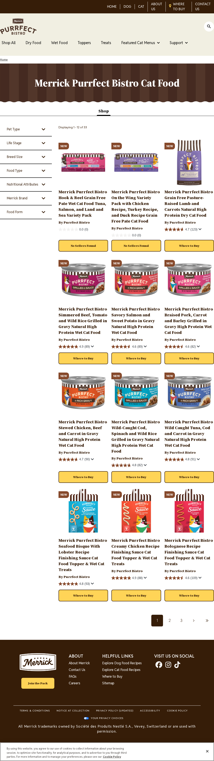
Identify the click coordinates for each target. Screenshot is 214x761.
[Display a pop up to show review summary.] (200, 230)
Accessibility (150, 710)
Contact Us (77, 670)
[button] (189, 246)
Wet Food (59, 42)
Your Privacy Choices (107, 718)
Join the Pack (38, 683)
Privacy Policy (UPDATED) (114, 710)
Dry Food (33, 42)
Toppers (84, 42)
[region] (107, 751)
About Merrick (79, 663)
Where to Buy (112, 676)
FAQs (72, 676)
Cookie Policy (177, 710)
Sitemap (108, 683)
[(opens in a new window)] (158, 666)
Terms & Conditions (35, 710)
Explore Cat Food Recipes (121, 670)
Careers (74, 683)
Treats (106, 42)
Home (4, 59)
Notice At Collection (73, 710)
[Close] (207, 751)
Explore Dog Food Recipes (122, 663)
